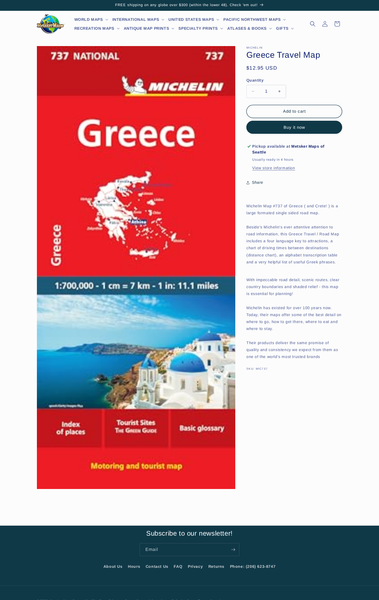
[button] (91, 19)
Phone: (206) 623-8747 (253, 566)
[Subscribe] (233, 549)
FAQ (178, 566)
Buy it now (294, 127)
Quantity (255, 80)
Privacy (195, 566)
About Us (113, 566)
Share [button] (257, 182)
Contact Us (157, 566)
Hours (134, 566)
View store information (273, 168)
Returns (216, 566)
